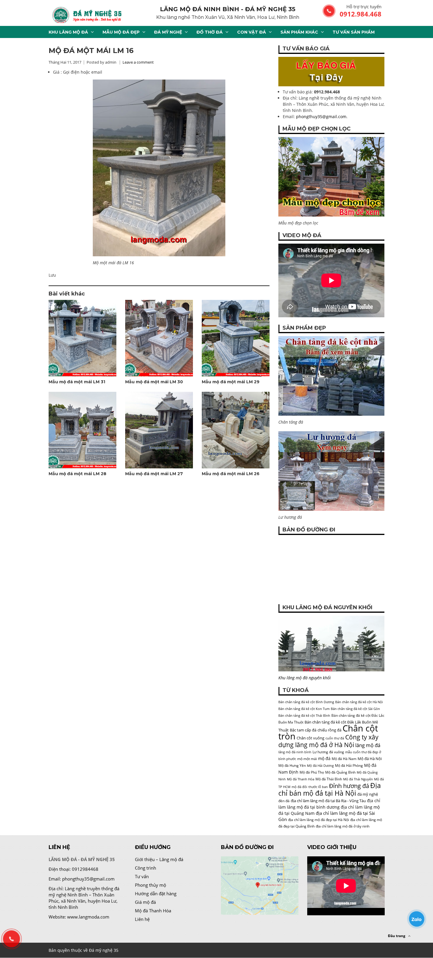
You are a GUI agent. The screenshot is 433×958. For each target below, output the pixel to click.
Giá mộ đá (145, 902)
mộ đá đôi (299, 787)
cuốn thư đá (334, 738)
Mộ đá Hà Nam (344, 758)
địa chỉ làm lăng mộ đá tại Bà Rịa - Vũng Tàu (328, 800)
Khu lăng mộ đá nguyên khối (304, 677)
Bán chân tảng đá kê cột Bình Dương (306, 702)
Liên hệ (142, 919)
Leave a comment (138, 62)
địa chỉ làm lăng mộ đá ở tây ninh (342, 826)
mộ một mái (307, 758)
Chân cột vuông (310, 738)
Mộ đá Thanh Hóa (300, 779)
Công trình (145, 868)
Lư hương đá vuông (328, 751)
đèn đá (284, 800)
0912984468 (85, 869)
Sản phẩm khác (299, 32)
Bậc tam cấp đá (303, 730)
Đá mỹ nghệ (168, 32)
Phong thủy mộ (150, 885)
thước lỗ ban (318, 787)
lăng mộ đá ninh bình (294, 752)
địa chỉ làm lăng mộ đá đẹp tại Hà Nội (318, 819)
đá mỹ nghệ (367, 794)
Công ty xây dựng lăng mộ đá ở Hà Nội (328, 741)
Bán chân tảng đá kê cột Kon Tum (304, 709)
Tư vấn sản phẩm (354, 32)
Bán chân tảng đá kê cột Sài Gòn (355, 709)
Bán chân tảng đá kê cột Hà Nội (359, 702)
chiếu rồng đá (329, 730)
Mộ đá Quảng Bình (340, 772)
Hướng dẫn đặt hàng (155, 893)
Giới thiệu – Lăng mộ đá (159, 859)
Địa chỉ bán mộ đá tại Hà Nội (329, 789)
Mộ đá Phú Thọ (312, 772)
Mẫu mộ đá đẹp (121, 32)
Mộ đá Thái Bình (328, 779)
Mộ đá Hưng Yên (292, 765)
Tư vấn (142, 876)
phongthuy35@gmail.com (321, 116)
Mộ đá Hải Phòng (349, 765)
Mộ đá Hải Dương (320, 766)
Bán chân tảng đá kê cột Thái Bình (304, 715)
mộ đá (324, 758)
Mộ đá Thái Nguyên (358, 779)
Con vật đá (251, 32)
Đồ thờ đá (209, 32)
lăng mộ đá (367, 745)
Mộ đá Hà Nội (370, 758)
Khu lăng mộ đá (68, 32)
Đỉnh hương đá (349, 786)
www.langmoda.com (88, 917)
